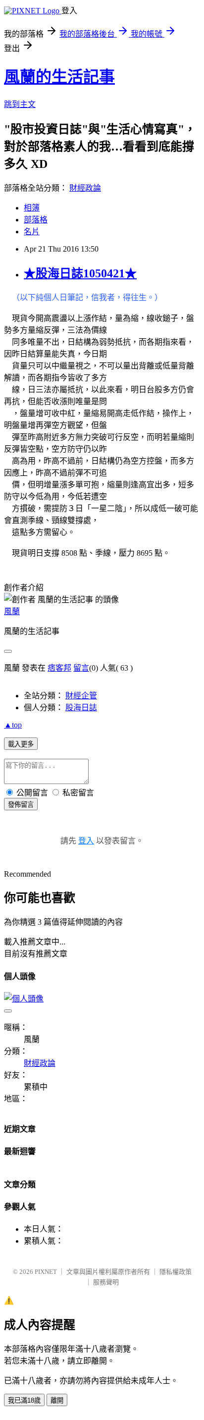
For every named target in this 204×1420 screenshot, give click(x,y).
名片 (32, 231)
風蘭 (12, 611)
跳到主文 (20, 104)
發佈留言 (21, 804)
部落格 (36, 219)
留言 (81, 668)
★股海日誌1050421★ (80, 273)
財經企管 (81, 695)
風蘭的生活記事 (59, 77)
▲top (13, 725)
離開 (57, 1400)
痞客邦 (59, 668)
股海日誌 (81, 707)
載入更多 (21, 744)
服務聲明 (106, 1282)
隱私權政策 (175, 1271)
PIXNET (46, 1271)
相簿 (32, 208)
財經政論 (85, 188)
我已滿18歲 (24, 1400)
